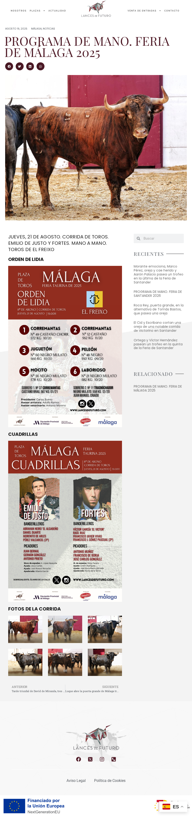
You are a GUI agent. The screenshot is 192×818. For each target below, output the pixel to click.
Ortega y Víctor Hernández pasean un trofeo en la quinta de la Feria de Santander (158, 344)
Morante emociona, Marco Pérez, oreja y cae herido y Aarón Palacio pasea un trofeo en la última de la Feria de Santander (158, 274)
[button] (9, 66)
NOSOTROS (18, 11)
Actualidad (57, 11)
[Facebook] (78, 759)
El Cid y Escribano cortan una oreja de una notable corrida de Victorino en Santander (157, 326)
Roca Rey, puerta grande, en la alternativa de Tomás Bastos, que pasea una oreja (159, 309)
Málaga (36, 28)
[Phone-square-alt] (113, 759)
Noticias (49, 28)
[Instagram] (102, 759)
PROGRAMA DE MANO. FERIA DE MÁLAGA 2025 (158, 388)
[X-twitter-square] (90, 759)
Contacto (172, 11)
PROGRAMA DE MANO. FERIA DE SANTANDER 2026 (158, 293)
